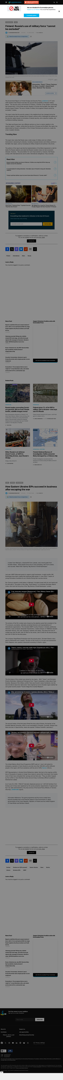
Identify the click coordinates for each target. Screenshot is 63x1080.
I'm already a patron (31, 15)
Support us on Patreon (33, 9)
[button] (6, 2)
